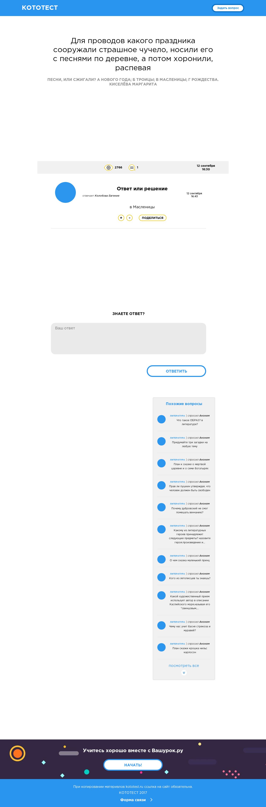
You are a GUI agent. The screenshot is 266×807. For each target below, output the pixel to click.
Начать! (133, 765)
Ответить (176, 371)
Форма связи (133, 800)
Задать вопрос (228, 8)
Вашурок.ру (167, 750)
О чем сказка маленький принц (190, 560)
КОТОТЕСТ (40, 8)
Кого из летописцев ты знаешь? (189, 578)
